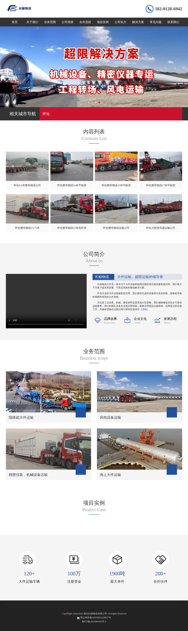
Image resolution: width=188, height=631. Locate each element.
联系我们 (173, 22)
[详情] (144, 309)
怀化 (46, 114)
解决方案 (138, 22)
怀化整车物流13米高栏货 (71, 227)
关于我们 (32, 22)
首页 (15, 22)
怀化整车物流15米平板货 (116, 185)
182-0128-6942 (168, 8)
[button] (89, 102)
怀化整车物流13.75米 (27, 227)
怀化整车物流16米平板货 (71, 185)
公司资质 (67, 22)
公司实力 (120, 22)
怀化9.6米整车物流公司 (27, 185)
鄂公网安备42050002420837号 (95, 617)
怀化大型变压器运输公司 (160, 227)
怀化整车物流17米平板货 (160, 185)
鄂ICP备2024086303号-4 (94, 621)
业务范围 (50, 22)
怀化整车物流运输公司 (116, 227)
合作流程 (85, 22)
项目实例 (103, 22)
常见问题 (156, 22)
